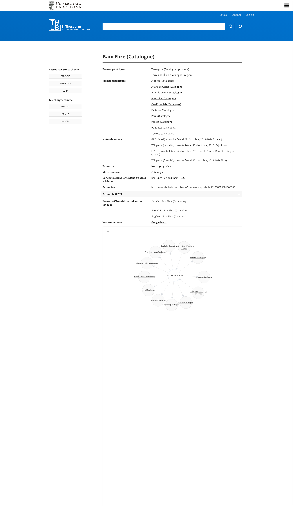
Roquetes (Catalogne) (163, 127)
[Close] (287, 5)
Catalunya (157, 172)
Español (236, 14)
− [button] (108, 238)
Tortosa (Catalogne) (162, 133)
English (250, 14)
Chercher (230, 26)
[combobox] (164, 26)
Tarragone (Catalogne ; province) (170, 69)
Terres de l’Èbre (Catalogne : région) (171, 75)
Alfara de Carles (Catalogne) (167, 86)
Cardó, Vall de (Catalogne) (166, 104)
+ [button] (108, 232)
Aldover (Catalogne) (162, 80)
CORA (65, 90)
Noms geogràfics (161, 166)
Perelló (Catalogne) (162, 121)
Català (223, 14)
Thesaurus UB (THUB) (69, 25)
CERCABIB (65, 76)
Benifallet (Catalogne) (163, 98)
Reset (240, 26)
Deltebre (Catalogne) (163, 110)
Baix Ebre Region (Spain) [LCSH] (169, 178)
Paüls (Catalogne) (161, 116)
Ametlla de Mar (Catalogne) (167, 92)
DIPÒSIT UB (65, 83)
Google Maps (158, 222)
